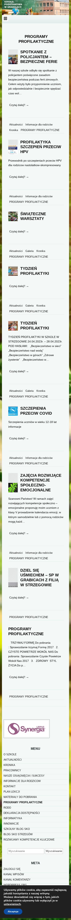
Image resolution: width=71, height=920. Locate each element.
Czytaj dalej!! (19, 105)
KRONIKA (9, 765)
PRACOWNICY (12, 770)
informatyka (13, 818)
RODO (7, 807)
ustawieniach (12, 904)
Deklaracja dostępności (22, 813)
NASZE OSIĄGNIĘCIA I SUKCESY (24, 775)
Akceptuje (13, 911)
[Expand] (5, 18)
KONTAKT (10, 786)
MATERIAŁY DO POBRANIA (20, 797)
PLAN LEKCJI (12, 791)
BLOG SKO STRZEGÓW (18, 834)
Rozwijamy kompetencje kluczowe (29, 839)
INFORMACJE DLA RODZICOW (22, 781)
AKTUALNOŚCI (13, 759)
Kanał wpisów (14, 874)
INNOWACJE (11, 823)
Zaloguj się (12, 869)
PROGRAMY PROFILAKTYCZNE (23, 802)
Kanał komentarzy (17, 879)
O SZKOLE (10, 754)
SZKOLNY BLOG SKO (17, 828)
